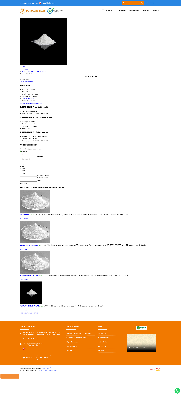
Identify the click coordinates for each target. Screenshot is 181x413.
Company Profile (134, 10)
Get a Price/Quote (26, 82)
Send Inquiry (39, 103)
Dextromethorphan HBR (29, 245)
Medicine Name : (99, 215)
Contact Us (156, 10)
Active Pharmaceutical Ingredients (78, 333)
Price (23, 111)
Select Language (151, 3)
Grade (24, 124)
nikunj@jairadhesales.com (49, 3)
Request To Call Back (27, 103)
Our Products (109, 10)
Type (24, 128)
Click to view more (28, 99)
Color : (100, 306)
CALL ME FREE (33, 313)
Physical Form (26, 126)
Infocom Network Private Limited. (48, 370)
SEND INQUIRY (24, 313)
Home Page (122, 10)
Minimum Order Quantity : (61, 215)
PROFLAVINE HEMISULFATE (29, 306)
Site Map (101, 350)
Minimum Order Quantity (30, 113)
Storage (25, 122)
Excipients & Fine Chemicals (76, 338)
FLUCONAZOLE (25, 215)
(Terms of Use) (46, 368)
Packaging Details (28, 141)
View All (69, 351)
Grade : (119, 215)
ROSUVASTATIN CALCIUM (29, 276)
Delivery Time (26, 139)
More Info (146, 10)
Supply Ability (26, 136)
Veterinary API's (71, 346)
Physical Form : (79, 215)
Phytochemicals (72, 342)
